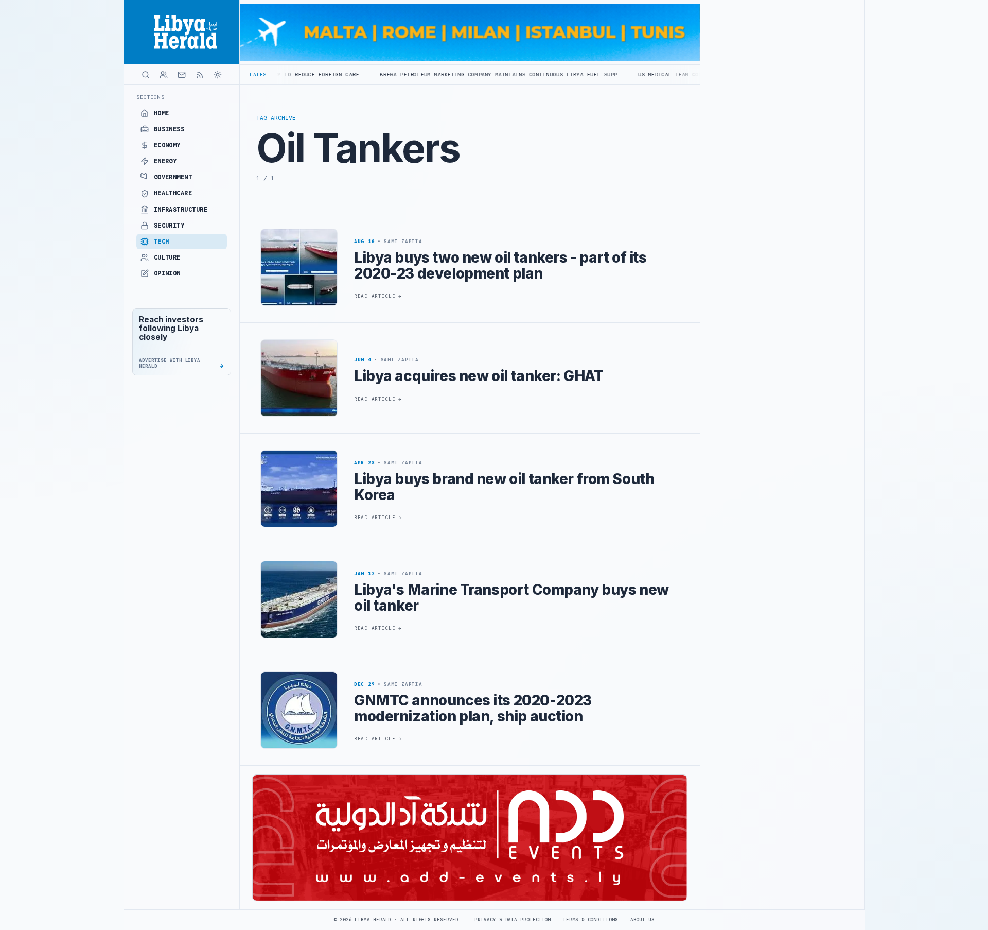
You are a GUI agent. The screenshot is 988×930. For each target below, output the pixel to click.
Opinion (167, 273)
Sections (150, 97)
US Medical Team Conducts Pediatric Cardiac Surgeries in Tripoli (684, 74)
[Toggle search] (145, 74)
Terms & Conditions (590, 920)
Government (173, 177)
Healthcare (173, 193)
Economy (167, 145)
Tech (161, 241)
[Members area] (163, 74)
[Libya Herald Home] (181, 32)
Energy (165, 161)
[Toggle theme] (217, 74)
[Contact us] (181, 74)
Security (169, 225)
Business (169, 129)
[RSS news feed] (199, 74)
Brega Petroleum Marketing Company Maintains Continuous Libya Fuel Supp (437, 74)
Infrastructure (181, 209)
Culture (167, 257)
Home (161, 113)
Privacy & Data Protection (512, 920)
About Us (642, 920)
